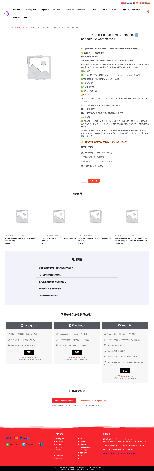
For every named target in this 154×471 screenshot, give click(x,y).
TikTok (93, 10)
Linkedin (59, 455)
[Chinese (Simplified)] (122, 3)
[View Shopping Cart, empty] (148, 14)
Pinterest (83, 450)
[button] (77, 268)
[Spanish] (148, 3)
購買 (29, 352)
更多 (124, 10)
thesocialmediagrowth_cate (19, 27)
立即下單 (94, 180)
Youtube (59, 447)
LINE (103, 10)
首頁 (6, 27)
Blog (58, 453)
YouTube (56, 10)
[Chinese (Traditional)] (125, 3)
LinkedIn (114, 10)
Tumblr (83, 441)
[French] (134, 3)
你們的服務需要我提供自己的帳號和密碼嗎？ (56, 268)
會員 (25, 17)
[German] (137, 3)
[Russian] (145, 3)
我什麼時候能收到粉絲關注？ (50, 275)
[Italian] (140, 3)
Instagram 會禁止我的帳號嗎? (50, 289)
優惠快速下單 (31, 10)
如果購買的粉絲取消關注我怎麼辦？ (52, 282)
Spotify (83, 444)
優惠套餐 (16, 10)
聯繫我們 (16, 17)
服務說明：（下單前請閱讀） (94, 53)
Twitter (68, 10)
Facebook (81, 10)
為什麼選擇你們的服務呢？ (49, 295)
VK (81, 439)
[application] (21, 10)
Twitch (82, 455)
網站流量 (83, 453)
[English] (131, 3)
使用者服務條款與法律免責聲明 (128, 453)
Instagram (43, 10)
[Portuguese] (142, 3)
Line (82, 458)
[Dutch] (128, 3)
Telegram (59, 458)
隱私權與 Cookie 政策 (110, 453)
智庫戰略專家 (137, 10)
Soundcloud (85, 447)
